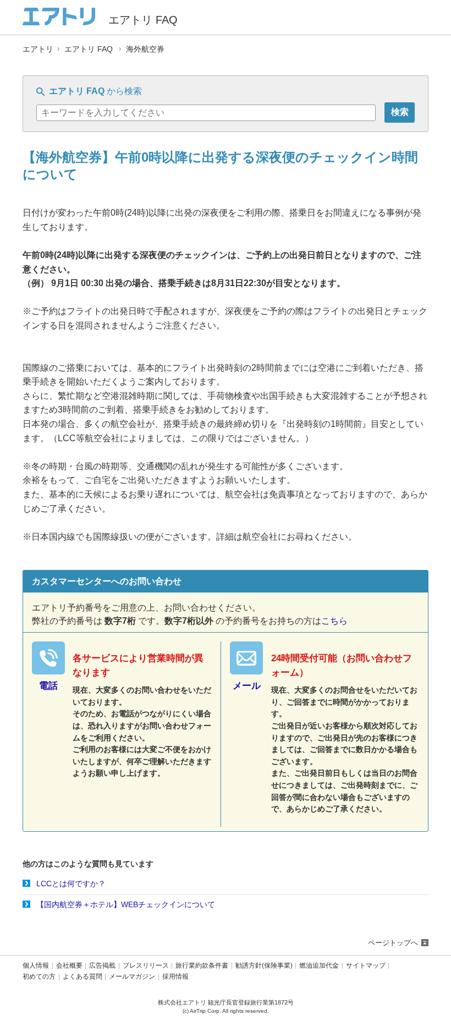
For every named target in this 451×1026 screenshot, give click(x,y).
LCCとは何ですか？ (71, 883)
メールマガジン (132, 977)
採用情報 (175, 977)
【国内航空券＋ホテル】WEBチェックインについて (125, 904)
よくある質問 (82, 977)
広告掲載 (102, 966)
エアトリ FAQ (88, 49)
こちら (334, 621)
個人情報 (36, 966)
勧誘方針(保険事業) (264, 966)
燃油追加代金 (319, 966)
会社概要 (69, 966)
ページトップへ (393, 943)
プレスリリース (146, 966)
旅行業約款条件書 (201, 966)
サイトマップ (366, 966)
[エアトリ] (59, 20)
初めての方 (39, 977)
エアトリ (38, 49)
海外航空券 (145, 49)
